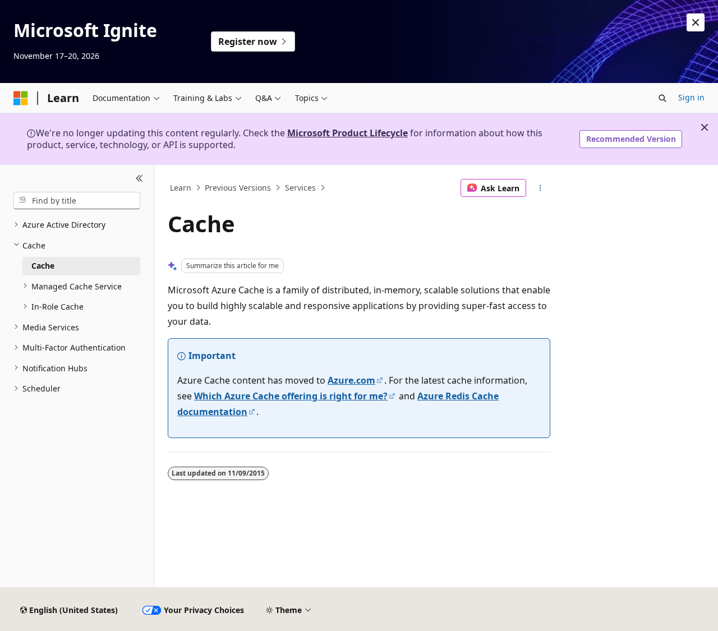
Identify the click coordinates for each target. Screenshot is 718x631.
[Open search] (662, 98)
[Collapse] (139, 178)
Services (300, 187)
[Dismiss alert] (696, 22)
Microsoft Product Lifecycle (347, 133)
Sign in (691, 97)
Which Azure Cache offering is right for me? (291, 396)
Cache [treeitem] (42, 265)
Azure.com (351, 380)
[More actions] (540, 188)
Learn (180, 187)
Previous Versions (238, 187)
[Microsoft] (20, 98)
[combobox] (76, 200)
